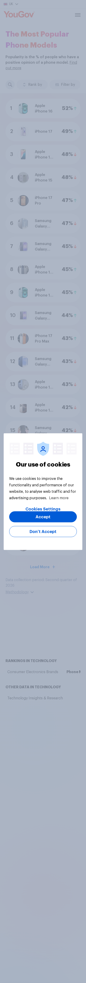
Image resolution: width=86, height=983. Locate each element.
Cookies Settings (43, 509)
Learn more (59, 498)
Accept (43, 517)
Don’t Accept (43, 531)
